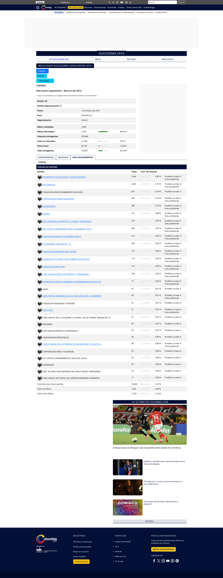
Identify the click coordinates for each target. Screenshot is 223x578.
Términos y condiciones (82, 542)
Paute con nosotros (81, 551)
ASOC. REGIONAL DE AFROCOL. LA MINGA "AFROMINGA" (67, 221)
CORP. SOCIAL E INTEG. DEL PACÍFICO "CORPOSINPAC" (66, 274)
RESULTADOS (168, 59)
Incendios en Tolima (145, 12)
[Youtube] (121, 2)
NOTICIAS (131, 59)
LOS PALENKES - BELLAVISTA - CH (56, 244)
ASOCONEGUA (48, 184)
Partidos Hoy (65, 2)
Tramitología (149, 7)
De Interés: (59, 12)
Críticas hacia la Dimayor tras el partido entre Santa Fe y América (147, 447)
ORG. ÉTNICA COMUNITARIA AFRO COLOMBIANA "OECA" (67, 229)
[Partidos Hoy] (126, 2)
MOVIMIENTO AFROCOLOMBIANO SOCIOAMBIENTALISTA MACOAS (71, 282)
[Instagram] (117, 2)
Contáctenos (81, 561)
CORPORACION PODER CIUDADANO (58, 199)
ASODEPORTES (49, 206)
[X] (113, 2)
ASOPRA (46, 214)
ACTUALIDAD (60, 7)
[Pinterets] (177, 560)
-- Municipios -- (44, 81)
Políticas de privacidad (82, 547)
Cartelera (89, 2)
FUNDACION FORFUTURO (53, 267)
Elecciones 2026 (76, 7)
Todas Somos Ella (134, 7)
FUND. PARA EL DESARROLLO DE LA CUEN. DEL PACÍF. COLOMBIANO (72, 296)
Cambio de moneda (123, 542)
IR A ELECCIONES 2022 (59, 59)
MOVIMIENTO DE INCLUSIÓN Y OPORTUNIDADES (64, 177)
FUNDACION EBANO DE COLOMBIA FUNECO (61, 236)
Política (121, 7)
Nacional (88, 7)
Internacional (100, 7)
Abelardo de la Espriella (75, 12)
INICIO (98, 59)
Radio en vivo (120, 556)
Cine (117, 546)
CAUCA (41, 76)
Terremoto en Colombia (97, 12)
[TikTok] (130, 2)
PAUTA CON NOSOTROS (163, 549)
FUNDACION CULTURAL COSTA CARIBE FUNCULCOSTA (65, 259)
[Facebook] (109, 2)
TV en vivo (119, 561)
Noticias (40, 2)
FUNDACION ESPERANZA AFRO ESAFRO (59, 251)
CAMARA (42, 71)
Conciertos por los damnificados (122, 12)
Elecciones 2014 (111, 53)
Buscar (181, 2)
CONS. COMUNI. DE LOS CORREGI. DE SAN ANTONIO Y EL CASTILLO (71, 344)
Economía (112, 7)
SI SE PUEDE (47, 310)
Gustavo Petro (161, 12)
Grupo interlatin (79, 556)
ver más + (149, 521)
